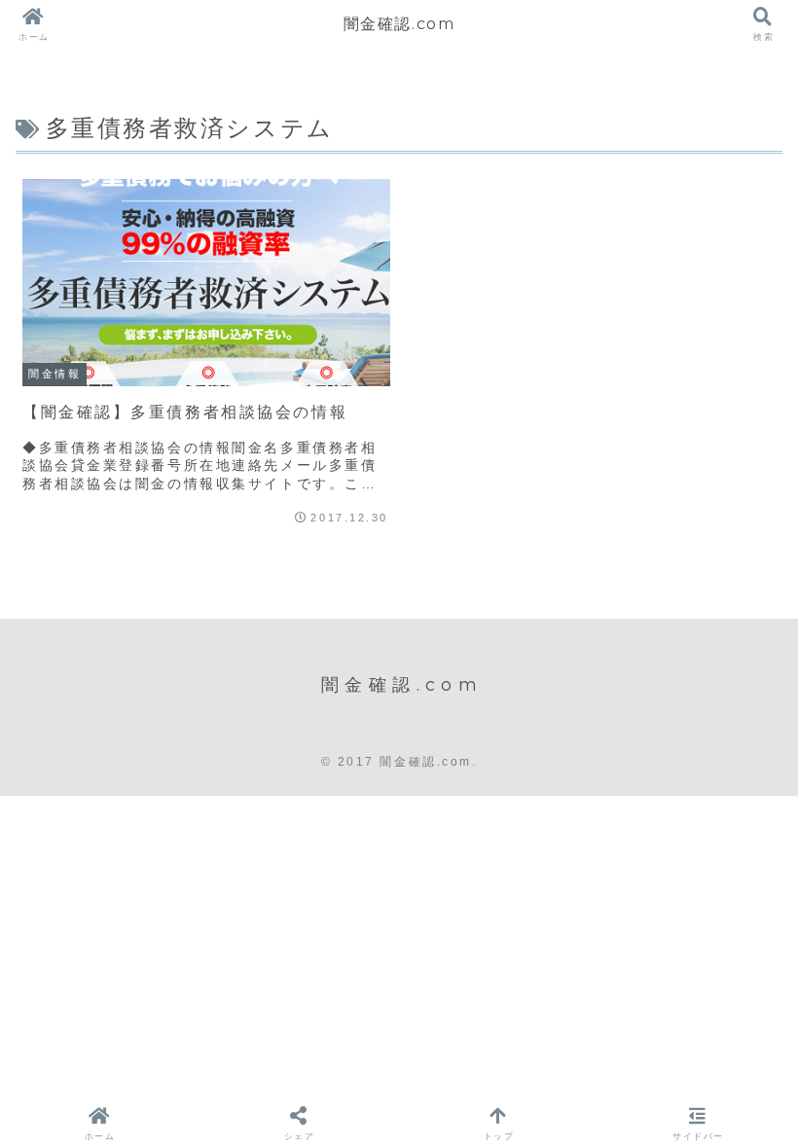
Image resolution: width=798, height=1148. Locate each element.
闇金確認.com (399, 24)
